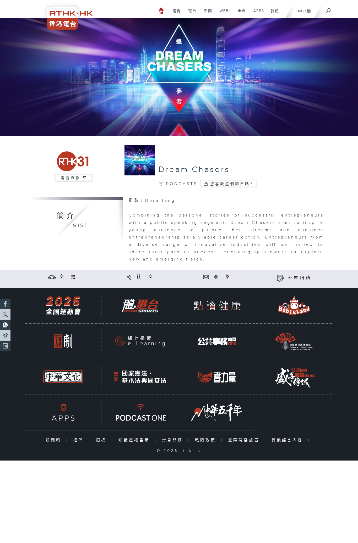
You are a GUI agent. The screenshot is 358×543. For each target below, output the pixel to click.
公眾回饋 (300, 277)
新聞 (206, 13)
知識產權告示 (135, 440)
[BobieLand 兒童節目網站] (294, 306)
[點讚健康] (217, 306)
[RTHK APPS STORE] (63, 412)
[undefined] (161, 10)
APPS (256, 13)
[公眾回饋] (280, 278)
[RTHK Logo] (66, 15)
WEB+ (223, 13)
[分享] (129, 277)
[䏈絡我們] (206, 277)
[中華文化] (63, 377)
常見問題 (173, 440)
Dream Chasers (194, 169)
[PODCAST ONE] (140, 412)
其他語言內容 (288, 440)
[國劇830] (63, 341)
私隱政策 (206, 440)
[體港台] (140, 306)
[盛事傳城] (294, 377)
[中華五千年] (217, 412)
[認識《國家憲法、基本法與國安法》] (140, 377)
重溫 (240, 13)
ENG (300, 11)
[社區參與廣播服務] (294, 341)
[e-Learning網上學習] (140, 341)
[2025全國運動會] (63, 306)
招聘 (79, 440)
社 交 (145, 276)
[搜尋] (328, 9)
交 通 (68, 276)
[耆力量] (217, 377)
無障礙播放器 (245, 440)
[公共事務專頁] (217, 341)
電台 (190, 13)
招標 (102, 440)
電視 (175, 13)
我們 (273, 13)
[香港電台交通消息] (52, 277)
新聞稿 (55, 440)
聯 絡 (222, 276)
